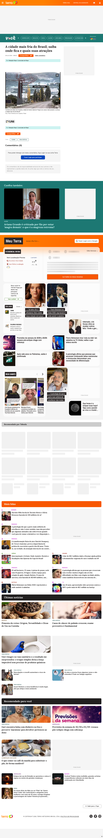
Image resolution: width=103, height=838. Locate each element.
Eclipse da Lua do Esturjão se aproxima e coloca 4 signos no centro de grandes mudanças (32, 777)
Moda (15, 788)
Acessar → (19, 306)
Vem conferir (12, 299)
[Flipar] (10, 121)
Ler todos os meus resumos (72, 277)
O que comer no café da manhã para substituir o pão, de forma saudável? (24, 762)
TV (63, 582)
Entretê (13, 510)
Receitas (4, 620)
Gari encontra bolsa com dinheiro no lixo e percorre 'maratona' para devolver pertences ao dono (24, 730)
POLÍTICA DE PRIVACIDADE (70, 816)
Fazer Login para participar (33, 157)
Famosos (14, 524)
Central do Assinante (80, 3)
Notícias (14, 582)
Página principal (11, 2)
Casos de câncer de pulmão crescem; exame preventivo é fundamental (73, 624)
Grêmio (14, 553)
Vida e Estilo (23, 139)
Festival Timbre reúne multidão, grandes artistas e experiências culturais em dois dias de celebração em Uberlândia (82, 778)
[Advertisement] (67, 689)
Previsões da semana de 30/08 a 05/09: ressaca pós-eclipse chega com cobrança (75, 728)
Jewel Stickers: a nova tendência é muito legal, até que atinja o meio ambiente (31, 688)
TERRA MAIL (66, 3)
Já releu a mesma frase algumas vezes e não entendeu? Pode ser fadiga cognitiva (80, 673)
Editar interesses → (92, 251)
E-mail (94, 3)
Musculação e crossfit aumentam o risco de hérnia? (29, 673)
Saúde (6, 221)
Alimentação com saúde (9, 758)
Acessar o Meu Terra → (32, 241)
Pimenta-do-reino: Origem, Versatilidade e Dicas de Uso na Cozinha (25, 624)
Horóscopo (56, 724)
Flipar (13, 139)
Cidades (64, 553)
